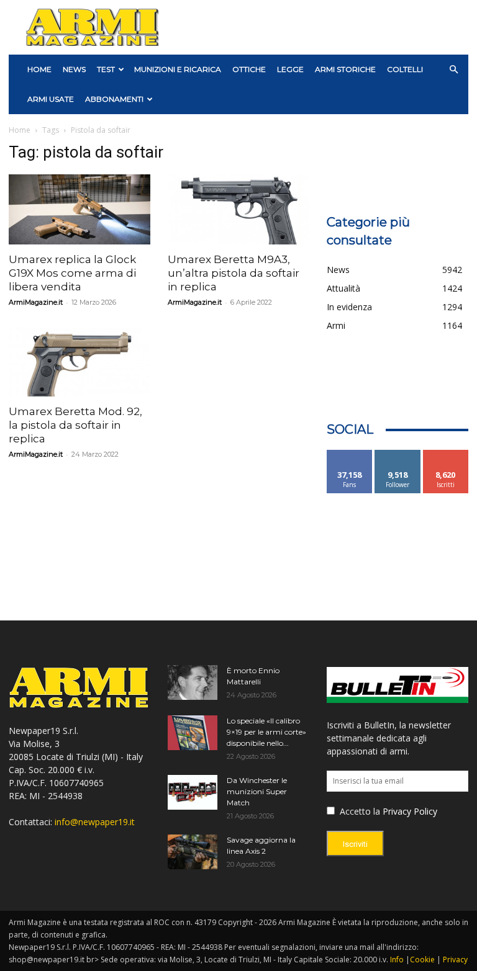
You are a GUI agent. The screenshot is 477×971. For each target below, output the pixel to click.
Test (106, 69)
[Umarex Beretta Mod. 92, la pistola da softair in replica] (79, 362)
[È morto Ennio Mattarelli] (192, 682)
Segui (398, 454)
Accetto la (359, 811)
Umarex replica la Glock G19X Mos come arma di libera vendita (72, 273)
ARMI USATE (50, 99)
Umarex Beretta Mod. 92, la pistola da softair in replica (75, 425)
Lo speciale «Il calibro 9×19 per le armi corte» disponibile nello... (266, 732)
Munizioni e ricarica (177, 69)
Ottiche (249, 69)
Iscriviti (445, 454)
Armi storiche (345, 69)
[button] (453, 70)
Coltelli (405, 69)
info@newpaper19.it (95, 822)
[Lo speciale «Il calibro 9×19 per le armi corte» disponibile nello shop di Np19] (192, 732)
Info (397, 959)
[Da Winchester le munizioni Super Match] (192, 792)
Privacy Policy (410, 811)
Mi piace (349, 454)
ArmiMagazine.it (36, 302)
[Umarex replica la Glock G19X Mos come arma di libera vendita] (79, 209)
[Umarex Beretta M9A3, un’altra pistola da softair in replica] (238, 209)
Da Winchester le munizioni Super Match (257, 791)
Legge (290, 69)
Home (19, 130)
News (74, 69)
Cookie (422, 959)
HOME (39, 69)
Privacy (455, 959)
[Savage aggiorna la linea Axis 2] (192, 852)
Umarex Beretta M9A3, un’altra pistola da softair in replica (233, 273)
